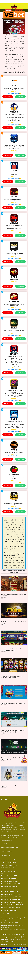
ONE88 (13, 878)
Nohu (2, 934)
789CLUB (18, 897)
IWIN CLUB (19, 905)
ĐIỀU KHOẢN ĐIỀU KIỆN (8, 862)
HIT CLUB (16, 894)
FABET (15, 876)
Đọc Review (21, 96)
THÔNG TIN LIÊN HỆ (7, 868)
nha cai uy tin (8, 922)
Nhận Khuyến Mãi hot (13, 93)
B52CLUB (17, 899)
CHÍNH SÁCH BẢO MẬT (8, 860)
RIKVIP (16, 910)
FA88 (16, 891)
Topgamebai (5, 929)
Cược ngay (8, 96)
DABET (17, 881)
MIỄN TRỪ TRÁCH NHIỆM (9, 865)
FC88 (15, 886)
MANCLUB (19, 902)
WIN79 (19, 907)
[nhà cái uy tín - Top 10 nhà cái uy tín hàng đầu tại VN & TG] (14, 6)
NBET (18, 883)
